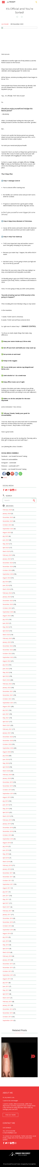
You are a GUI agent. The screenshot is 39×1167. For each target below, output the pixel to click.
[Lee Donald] (10, 2)
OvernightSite (32, 1164)
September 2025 (8, 529)
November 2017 (8, 877)
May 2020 (6, 763)
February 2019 (7, 820)
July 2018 (5, 846)
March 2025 (6, 551)
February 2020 (7, 774)
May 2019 (6, 808)
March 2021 (6, 725)
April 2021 (6, 721)
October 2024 (7, 570)
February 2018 (7, 865)
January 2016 (7, 960)
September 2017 (8, 884)
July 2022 (5, 665)
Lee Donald (4, 24)
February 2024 (7, 593)
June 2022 (6, 668)
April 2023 (6, 631)
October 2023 (7, 608)
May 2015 (6, 990)
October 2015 (7, 971)
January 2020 (7, 778)
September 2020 (8, 748)
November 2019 (8, 786)
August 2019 (7, 797)
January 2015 (7, 1005)
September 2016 (8, 930)
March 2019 (6, 816)
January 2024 (7, 597)
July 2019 (5, 801)
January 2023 (7, 642)
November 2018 (8, 831)
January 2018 (7, 869)
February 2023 (7, 638)
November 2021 (8, 695)
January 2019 (7, 824)
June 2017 (6, 895)
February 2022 (7, 684)
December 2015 (8, 964)
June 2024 (6, 585)
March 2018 (6, 861)
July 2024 (5, 581)
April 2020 (6, 767)
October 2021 (7, 699)
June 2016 (6, 941)
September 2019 (8, 793)
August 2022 (7, 661)
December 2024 (8, 563)
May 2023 (6, 627)
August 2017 (7, 888)
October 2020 (7, 744)
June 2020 (6, 759)
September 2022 (8, 657)
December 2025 (8, 517)
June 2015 (6, 986)
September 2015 (8, 975)
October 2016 (7, 926)
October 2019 (7, 790)
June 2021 (6, 714)
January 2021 (7, 733)
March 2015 (6, 998)
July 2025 (5, 536)
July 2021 (5, 710)
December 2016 (8, 918)
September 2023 (8, 612)
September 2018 (8, 839)
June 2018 (6, 850)
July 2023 (5, 619)
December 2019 (8, 782)
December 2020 (8, 737)
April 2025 (6, 547)
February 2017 (7, 911)
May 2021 (6, 718)
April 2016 (6, 948)
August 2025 (7, 532)
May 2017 (6, 899)
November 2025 (8, 521)
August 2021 (7, 706)
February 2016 (7, 956)
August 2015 (7, 979)
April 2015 (6, 994)
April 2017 (6, 903)
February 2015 (7, 1001)
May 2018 (6, 854)
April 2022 (6, 676)
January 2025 (7, 559)
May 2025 (6, 544)
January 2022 (7, 687)
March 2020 (6, 771)
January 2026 (7, 513)
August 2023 (7, 616)
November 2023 (8, 604)
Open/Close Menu (3, 2)
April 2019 (6, 812)
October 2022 (7, 653)
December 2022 (8, 646)
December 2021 (8, 691)
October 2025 (7, 525)
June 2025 (6, 540)
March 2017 (6, 907)
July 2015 (5, 982)
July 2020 (5, 756)
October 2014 (7, 1017)
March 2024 (6, 589)
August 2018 (7, 843)
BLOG (5, 477)
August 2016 (7, 933)
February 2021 (7, 729)
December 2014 (8, 1009)
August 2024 (7, 578)
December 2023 (8, 600)
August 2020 (7, 752)
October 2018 (7, 835)
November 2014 (8, 1013)
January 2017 (7, 914)
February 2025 (7, 555)
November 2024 (8, 566)
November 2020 (8, 740)
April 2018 (6, 858)
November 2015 (8, 967)
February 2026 (7, 510)
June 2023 (6, 623)
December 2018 (8, 827)
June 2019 (6, 805)
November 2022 (8, 650)
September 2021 (8, 703)
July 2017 (5, 892)
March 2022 (6, 680)
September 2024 (8, 574)
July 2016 (5, 937)
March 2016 (6, 952)
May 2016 (6, 945)
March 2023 (6, 634)
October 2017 (7, 880)
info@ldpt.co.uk (12, 1133)
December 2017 (8, 873)
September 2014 (8, 1020)
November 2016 (8, 922)
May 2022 (6, 672)
